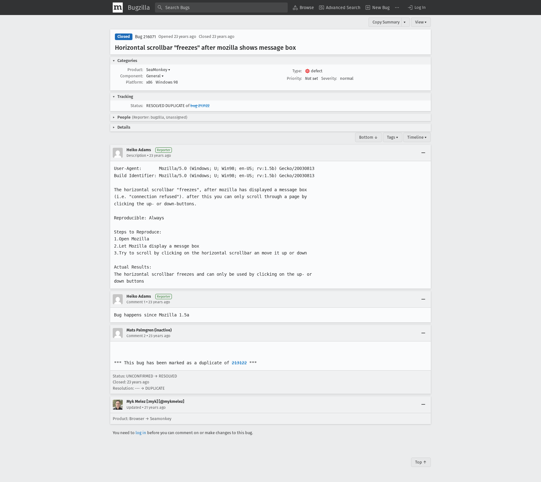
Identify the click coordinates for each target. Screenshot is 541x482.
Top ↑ (421, 462)
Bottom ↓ (368, 137)
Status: (137, 105)
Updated (133, 407)
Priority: (294, 78)
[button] (416, 8)
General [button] (155, 76)
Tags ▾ (392, 137)
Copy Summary (386, 22)
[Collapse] (423, 153)
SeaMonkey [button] (158, 69)
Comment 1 (135, 302)
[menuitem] (303, 8)
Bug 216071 (145, 36)
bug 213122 (199, 105)
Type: (297, 71)
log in (141, 432)
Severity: (329, 78)
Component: (131, 76)
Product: (135, 69)
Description (136, 155)
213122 (239, 362)
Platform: (134, 82)
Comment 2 (136, 336)
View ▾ (421, 22)
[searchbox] (221, 8)
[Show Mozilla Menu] (118, 8)
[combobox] (221, 8)
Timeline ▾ (417, 137)
